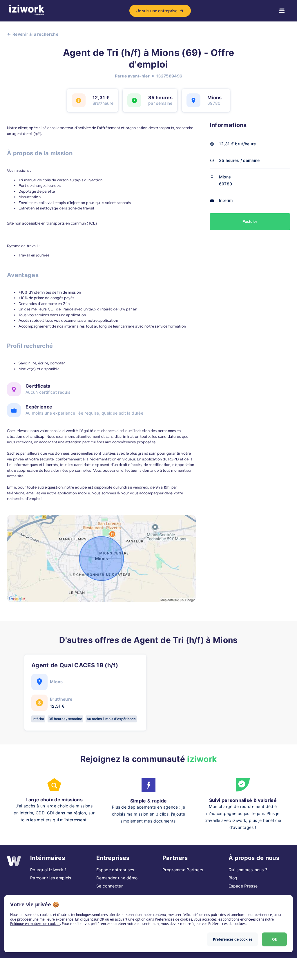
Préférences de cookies (232, 939)
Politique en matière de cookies (35, 923)
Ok (274, 939)
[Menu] (282, 11)
